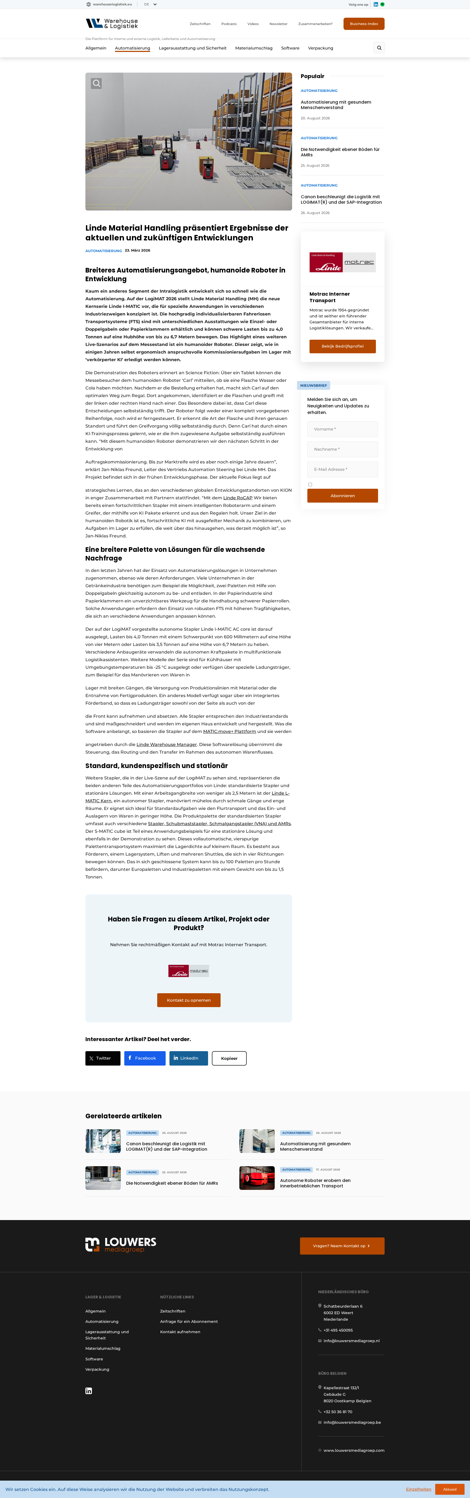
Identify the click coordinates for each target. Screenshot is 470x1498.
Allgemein (95, 48)
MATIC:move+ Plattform (229, 731)
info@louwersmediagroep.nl (352, 1340)
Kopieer (229, 1058)
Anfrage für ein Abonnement (189, 1321)
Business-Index (364, 23)
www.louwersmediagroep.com (354, 1450)
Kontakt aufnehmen (180, 1331)
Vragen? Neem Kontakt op (339, 1245)
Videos (253, 24)
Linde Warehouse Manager (167, 744)
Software (290, 48)
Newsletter (278, 24)
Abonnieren (343, 495)
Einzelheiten (418, 1489)
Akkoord (449, 1489)
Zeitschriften (200, 24)
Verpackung (320, 48)
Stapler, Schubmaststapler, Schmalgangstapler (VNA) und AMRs (219, 823)
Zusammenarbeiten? (315, 24)
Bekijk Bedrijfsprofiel (343, 346)
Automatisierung (132, 48)
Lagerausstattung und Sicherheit (193, 48)
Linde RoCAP (238, 497)
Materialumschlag (254, 48)
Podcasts (229, 24)
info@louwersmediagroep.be (352, 1422)
